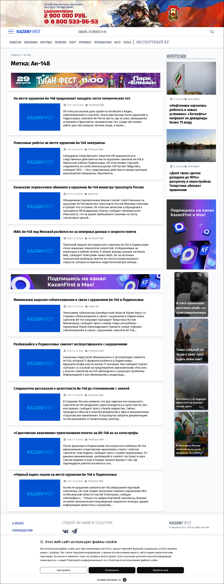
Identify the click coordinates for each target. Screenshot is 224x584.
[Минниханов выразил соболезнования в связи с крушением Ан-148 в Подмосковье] (39, 318)
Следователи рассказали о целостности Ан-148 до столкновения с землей (71, 388)
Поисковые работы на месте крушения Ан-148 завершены (59, 143)
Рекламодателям (22, 530)
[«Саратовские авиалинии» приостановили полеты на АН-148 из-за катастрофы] (39, 451)
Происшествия (103, 42)
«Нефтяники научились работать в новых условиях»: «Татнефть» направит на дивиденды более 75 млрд (188, 114)
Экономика (30, 42)
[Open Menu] (11, 31)
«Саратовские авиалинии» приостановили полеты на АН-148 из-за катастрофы (76, 433)
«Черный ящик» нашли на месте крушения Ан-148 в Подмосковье (65, 475)
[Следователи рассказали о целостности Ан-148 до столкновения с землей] (39, 407)
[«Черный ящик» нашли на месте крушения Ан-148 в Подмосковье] (39, 493)
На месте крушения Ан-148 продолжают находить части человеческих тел (72, 98)
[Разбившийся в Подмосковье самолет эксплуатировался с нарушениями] (39, 363)
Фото (117, 42)
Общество (15, 42)
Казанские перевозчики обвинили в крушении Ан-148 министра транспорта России (79, 187)
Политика (60, 42)
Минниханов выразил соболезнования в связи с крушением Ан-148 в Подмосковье (79, 300)
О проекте (18, 523)
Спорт (72, 42)
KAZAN (28, 31)
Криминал (85, 42)
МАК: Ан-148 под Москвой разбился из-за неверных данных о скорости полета (75, 232)
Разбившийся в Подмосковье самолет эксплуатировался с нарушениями (70, 344)
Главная (15, 55)
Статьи (127, 42)
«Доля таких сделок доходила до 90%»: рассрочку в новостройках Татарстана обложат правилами (190, 181)
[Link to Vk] (65, 532)
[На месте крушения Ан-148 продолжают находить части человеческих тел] (39, 117)
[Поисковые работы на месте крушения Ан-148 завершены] (39, 161)
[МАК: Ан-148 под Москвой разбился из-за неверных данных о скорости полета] (39, 250)
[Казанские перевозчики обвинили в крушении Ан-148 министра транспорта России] (39, 206)
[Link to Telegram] (74, 532)
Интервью (46, 42)
